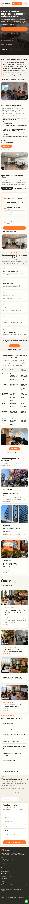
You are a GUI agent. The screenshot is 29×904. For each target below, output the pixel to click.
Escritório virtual (4, 873)
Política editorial (13, 897)
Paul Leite (7, 897)
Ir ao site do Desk (14, 792)
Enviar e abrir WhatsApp (14, 842)
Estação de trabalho (4, 865)
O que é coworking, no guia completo (9, 149)
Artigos (2, 897)
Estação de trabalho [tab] (7, 188)
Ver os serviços (14, 33)
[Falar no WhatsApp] (26, 901)
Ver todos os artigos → (7, 585)
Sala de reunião (4, 869)
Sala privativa (3, 867)
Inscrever (23, 799)
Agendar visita (16, 3)
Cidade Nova (21, 79)
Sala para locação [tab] (18, 188)
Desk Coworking (20, 897)
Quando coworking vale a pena (14, 349)
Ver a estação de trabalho (9, 231)
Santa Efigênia (5, 79)
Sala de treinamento (4, 871)
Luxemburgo (13, 79)
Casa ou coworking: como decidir (14, 452)
